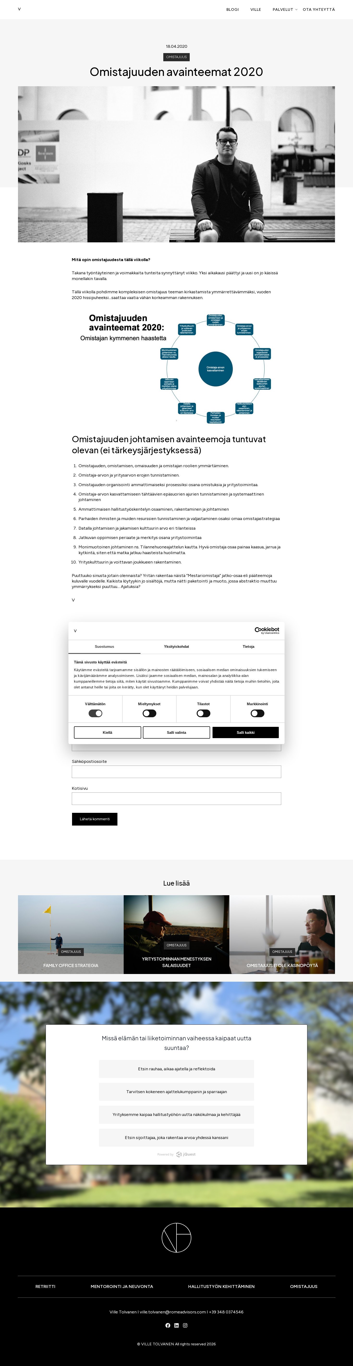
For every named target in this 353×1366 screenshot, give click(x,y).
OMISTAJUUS (303, 1286)
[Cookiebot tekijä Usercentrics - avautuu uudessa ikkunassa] (258, 630)
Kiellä (107, 732)
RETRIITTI (45, 1286)
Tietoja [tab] (248, 646)
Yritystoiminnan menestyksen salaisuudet (176, 962)
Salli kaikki (246, 732)
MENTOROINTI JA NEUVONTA (122, 1286)
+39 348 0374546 (226, 1312)
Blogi (232, 9)
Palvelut (283, 9)
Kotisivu (80, 788)
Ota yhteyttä (319, 9)
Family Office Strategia (70, 965)
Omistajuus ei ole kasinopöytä (282, 965)
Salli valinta (176, 732)
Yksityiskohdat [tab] (176, 646)
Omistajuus (176, 57)
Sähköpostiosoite (89, 761)
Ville (255, 9)
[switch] (149, 713)
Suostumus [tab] (104, 646)
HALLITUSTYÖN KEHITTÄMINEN (221, 1286)
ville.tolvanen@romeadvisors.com (173, 1312)
